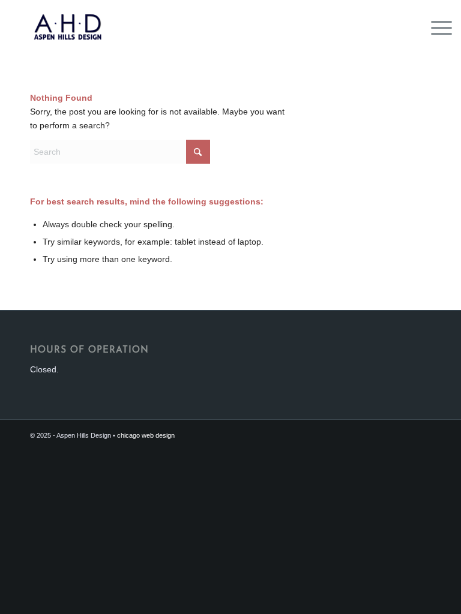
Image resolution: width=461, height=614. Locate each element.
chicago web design (146, 435)
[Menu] (435, 27)
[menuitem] (435, 27)
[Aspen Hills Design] (68, 27)
